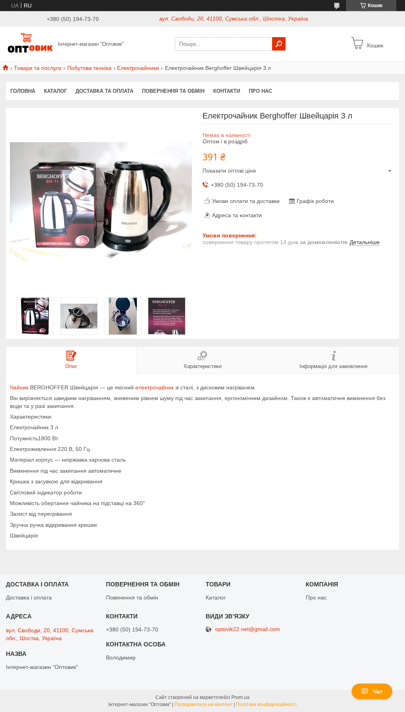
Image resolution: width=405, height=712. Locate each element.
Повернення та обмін (173, 91)
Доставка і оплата (29, 597)
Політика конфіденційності (266, 704)
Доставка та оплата (104, 91)
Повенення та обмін (132, 597)
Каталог (55, 91)
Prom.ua (240, 697)
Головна (22, 91)
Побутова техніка (89, 68)
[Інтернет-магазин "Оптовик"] (29, 43)
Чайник (19, 387)
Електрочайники (138, 68)
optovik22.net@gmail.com (247, 629)
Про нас (260, 91)
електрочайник (154, 387)
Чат (378, 691)
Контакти (226, 91)
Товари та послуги (37, 68)
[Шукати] (279, 44)
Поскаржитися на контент (203, 704)
